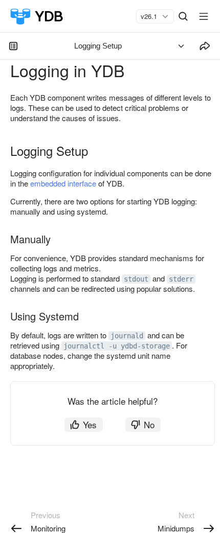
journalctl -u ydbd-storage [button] (116, 346)
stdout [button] (136, 279)
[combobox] (151, 16)
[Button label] (203, 16)
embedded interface (63, 183)
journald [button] (127, 336)
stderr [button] (181, 279)
